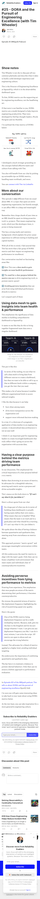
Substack (9, 894)
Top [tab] (4, 794)
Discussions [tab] (18, 794)
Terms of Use (30, 740)
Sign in (35, 3)
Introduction (6, 806)
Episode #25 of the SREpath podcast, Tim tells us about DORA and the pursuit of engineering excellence (19, 685)
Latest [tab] (10, 794)
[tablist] (11, 768)
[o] (34, 818)
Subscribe (27, 3)
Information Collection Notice (24, 742)
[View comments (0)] (9, 36)
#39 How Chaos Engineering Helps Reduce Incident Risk (14, 817)
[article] (20, 805)
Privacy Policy (27, 884)
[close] (34, 837)
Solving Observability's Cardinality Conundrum (12, 801)
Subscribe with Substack (21, 875)
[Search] (36, 794)
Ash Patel (10, 29)
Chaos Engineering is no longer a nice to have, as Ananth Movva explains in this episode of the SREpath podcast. (14, 822)
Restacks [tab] (16, 768)
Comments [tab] (7, 768)
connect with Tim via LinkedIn (21, 184)
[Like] (4, 36)
